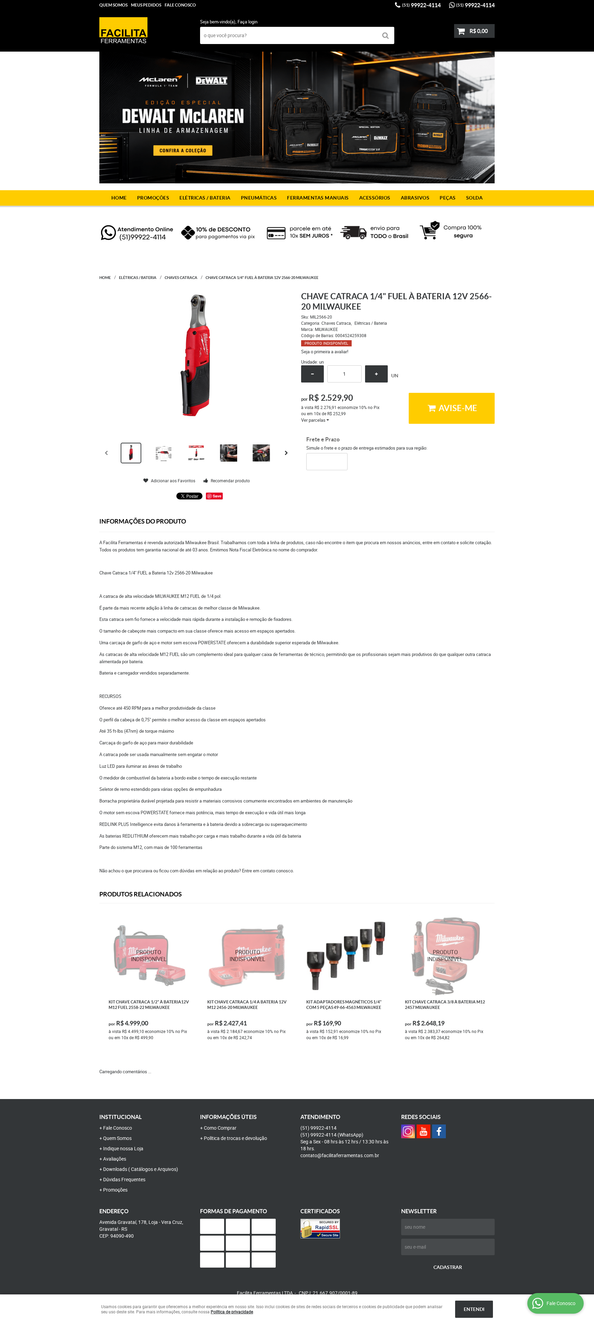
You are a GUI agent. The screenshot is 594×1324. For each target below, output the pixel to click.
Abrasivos (415, 198)
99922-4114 (421, 5)
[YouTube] (423, 1131)
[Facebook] (439, 1131)
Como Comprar (220, 1127)
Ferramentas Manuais (318, 198)
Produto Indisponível (149, 955)
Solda (474, 198)
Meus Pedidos (146, 5)
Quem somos (113, 5)
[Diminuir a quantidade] (312, 374)
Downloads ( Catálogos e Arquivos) (140, 1169)
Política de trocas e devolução (235, 1138)
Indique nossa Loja (123, 1148)
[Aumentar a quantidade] (376, 374)
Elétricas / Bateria (205, 198)
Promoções (153, 198)
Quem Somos (117, 1138)
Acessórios (374, 198)
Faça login (247, 22)
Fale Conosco (180, 5)
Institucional (120, 1117)
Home (119, 198)
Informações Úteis (228, 1117)
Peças (448, 198)
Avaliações (114, 1158)
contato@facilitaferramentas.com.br (339, 1155)
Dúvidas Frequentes (124, 1179)
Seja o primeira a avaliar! (324, 351)
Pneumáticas (259, 198)
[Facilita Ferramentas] (408, 1131)
